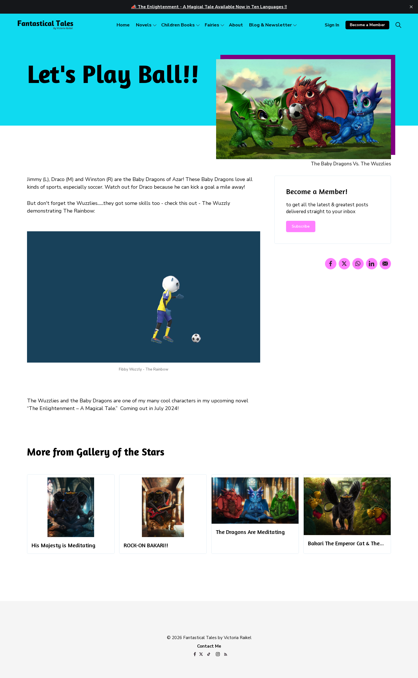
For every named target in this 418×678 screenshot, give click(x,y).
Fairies (212, 25)
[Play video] (143, 297)
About (236, 25)
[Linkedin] (371, 263)
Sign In (332, 25)
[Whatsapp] (358, 263)
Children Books (178, 25)
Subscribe (301, 226)
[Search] (398, 25)
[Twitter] (344, 263)
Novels (144, 25)
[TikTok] (208, 654)
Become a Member (367, 25)
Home (123, 25)
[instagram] (217, 654)
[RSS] (225, 654)
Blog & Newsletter (270, 25)
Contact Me (209, 646)
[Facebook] (330, 263)
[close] (411, 6)
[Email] (385, 263)
